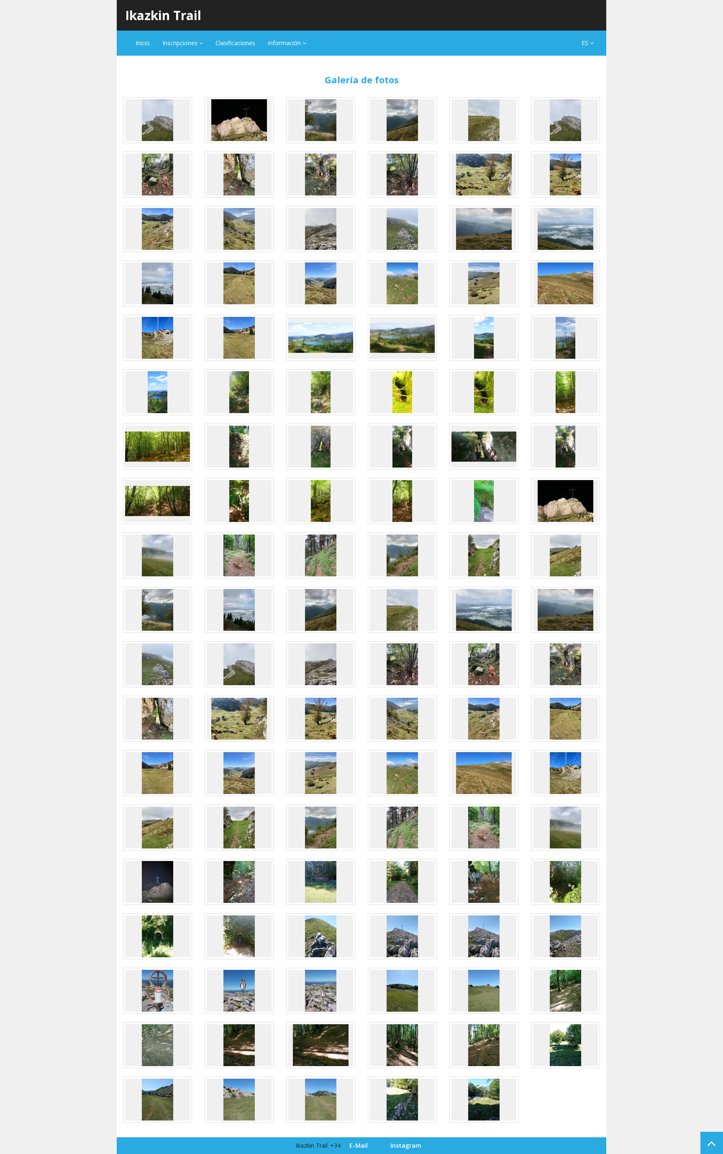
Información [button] (285, 43)
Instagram (405, 1145)
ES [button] (586, 43)
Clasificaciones (235, 43)
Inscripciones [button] (180, 43)
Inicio (143, 43)
